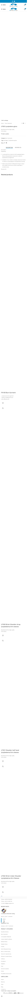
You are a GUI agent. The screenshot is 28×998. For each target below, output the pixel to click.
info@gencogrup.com (9, 903)
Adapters (3, 964)
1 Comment (9, 916)
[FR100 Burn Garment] (12, 231)
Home (2, 123)
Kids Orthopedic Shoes (6, 949)
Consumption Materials (6, 937)
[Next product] (25, 123)
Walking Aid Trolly (5, 923)
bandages (6, 140)
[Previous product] (21, 123)
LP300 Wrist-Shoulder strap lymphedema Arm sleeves (10, 625)
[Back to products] (23, 123)
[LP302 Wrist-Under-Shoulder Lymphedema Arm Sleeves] (12, 821)
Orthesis (3, 959)
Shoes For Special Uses (6, 954)
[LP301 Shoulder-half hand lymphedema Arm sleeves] (12, 696)
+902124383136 (8, 901)
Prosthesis (3, 961)
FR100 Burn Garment (8, 392)
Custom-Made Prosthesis (6, 939)
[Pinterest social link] (14, 1)
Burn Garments (8, 123)
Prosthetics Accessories (6, 974)
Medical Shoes (4, 942)
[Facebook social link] (12, 1)
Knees (2, 971)
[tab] (9, 147)
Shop (2, 984)
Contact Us (3, 989)
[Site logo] (13, 5)
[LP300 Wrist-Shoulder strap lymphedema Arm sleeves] (12, 463)
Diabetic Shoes (4, 944)
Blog (2, 987)
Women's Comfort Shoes (6, 956)
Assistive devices (5, 932)
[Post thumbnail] (3, 911)
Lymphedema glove (12, 140)
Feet (2, 966)
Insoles (2, 946)
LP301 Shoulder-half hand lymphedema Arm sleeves (10, 751)
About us (3, 982)
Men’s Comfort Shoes (5, 951)
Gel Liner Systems (5, 969)
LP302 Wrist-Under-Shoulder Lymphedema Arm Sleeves (11, 877)
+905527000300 (8, 899)
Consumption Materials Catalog (8, 914)
